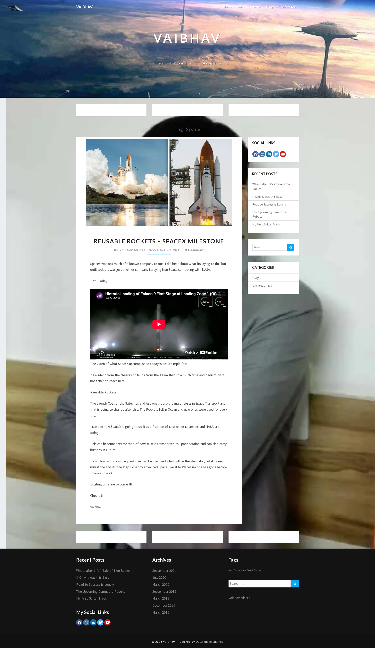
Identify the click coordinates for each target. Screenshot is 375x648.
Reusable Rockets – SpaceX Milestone (159, 241)
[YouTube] (283, 154)
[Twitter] (276, 154)
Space (243, 570)
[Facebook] (255, 154)
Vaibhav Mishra (249, 7)
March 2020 (160, 584)
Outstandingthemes (209, 642)
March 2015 (160, 612)
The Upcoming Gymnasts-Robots (100, 591)
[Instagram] (262, 154)
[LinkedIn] (269, 154)
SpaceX (250, 570)
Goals (231, 570)
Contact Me (287, 7)
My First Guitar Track (266, 224)
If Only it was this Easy (267, 196)
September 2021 (164, 570)
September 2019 (164, 591)
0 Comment (194, 250)
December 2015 (163, 605)
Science (237, 570)
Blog (269, 7)
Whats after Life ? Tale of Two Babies (103, 570)
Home (227, 7)
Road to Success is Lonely (269, 204)
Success (257, 570)
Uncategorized (262, 285)
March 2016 (160, 598)
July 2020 (159, 577)
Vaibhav (95, 507)
